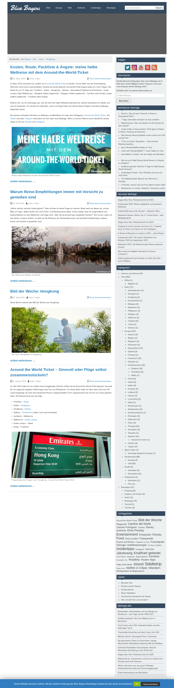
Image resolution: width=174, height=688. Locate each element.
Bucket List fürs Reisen (131, 586)
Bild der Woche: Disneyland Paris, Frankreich (137, 636)
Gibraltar (131, 362)
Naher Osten (130, 450)
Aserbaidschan (134, 290)
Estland (131, 351)
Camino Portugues (126, 527)
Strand (138, 564)
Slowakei (132, 433)
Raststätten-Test (122, 560)
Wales (133, 375)
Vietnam (131, 328)
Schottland (135, 372)
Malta (130, 402)
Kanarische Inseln (139, 440)
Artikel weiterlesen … (22, 181)
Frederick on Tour (142, 542)
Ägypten (131, 284)
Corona (141, 527)
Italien (130, 385)
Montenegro (133, 406)
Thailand (131, 321)
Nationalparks (142, 557)
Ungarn (131, 446)
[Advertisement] (87, 34)
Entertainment (127, 534)
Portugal (131, 426)
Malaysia (132, 304)
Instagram (40, 122)
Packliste (154, 556)
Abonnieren (124, 100)
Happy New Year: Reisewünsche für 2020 (136, 654)
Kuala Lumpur (31, 420)
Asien (41, 59)
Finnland (131, 355)
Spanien (131, 436)
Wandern (154, 567)
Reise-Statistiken (128, 593)
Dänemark (132, 345)
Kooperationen (127, 589)
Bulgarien (132, 341)
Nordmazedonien (135, 412)
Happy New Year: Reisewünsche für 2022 (136, 222)
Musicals (131, 557)
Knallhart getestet (147, 553)
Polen (130, 423)
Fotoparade (146, 538)
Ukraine (131, 443)
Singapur (132, 314)
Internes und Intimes (130, 273)
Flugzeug (129, 491)
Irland (130, 379)
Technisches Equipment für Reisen (136, 596)
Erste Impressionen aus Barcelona (132, 672)
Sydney (28, 409)
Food (120, 538)
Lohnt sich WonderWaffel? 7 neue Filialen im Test (142, 151)
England (134, 368)
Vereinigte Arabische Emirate (140, 453)
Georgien (132, 294)
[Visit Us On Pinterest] (147, 67)
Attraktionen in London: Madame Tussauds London (143, 188)
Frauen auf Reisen (125, 542)
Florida (156, 534)
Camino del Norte (139, 524)
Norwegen (132, 416)
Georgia (121, 544)
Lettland (131, 392)
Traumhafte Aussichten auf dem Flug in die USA (138, 632)
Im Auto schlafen (154, 545)
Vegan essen (120, 568)
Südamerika (130, 477)
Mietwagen (129, 501)
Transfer (128, 507)
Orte (34, 59)
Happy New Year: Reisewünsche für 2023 (136, 200)
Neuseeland (133, 474)
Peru (130, 484)
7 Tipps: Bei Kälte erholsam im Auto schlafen (140, 120)
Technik (128, 504)
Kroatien (131, 389)
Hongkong (50, 59)
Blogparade (121, 524)
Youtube (28, 122)
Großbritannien (134, 365)
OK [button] (137, 684)
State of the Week (124, 564)
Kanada (131, 460)
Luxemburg (133, 399)
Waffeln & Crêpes (136, 567)
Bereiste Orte (127, 583)
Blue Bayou (25, 8)
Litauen (131, 396)
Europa (59, 8)
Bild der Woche (150, 520)
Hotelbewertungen (137, 545)
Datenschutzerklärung (150, 684)
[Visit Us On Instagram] (134, 67)
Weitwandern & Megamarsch (130, 571)
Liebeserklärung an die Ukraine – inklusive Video (139, 211)
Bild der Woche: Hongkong (34, 291)
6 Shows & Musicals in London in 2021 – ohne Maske (141, 233)
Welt (70, 8)
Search (159, 7)
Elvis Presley (135, 530)
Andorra (131, 334)
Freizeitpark (157, 541)
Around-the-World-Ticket (55, 84)
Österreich (132, 419)
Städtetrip (153, 564)
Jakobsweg (124, 553)
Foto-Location (131, 538)
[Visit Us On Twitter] (127, 67)
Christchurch (27, 412)
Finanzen (145, 534)
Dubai (26, 402)
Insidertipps (96, 8)
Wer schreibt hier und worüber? (134, 600)
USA (48, 8)
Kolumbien (132, 480)
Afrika (127, 280)
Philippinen (132, 311)
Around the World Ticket (95, 115)
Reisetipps (111, 8)
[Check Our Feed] (154, 67)
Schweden (132, 429)
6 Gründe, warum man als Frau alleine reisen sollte (143, 185)
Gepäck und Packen (133, 494)
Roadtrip (134, 559)
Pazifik (127, 467)
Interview (149, 549)
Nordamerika (130, 457)
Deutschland (133, 348)
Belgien (131, 338)
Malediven (132, 307)
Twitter (13, 118)
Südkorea (132, 317)
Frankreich (132, 358)
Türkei (130, 324)
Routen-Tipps (148, 559)
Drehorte (81, 8)
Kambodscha (133, 300)
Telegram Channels (153, 84)
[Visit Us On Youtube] (141, 67)
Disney (150, 527)
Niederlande (133, 409)
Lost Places (121, 557)
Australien (132, 470)
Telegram (29, 118)
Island (130, 382)
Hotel (127, 497)
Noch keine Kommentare (100, 79)
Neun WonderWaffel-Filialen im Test (136, 147)
